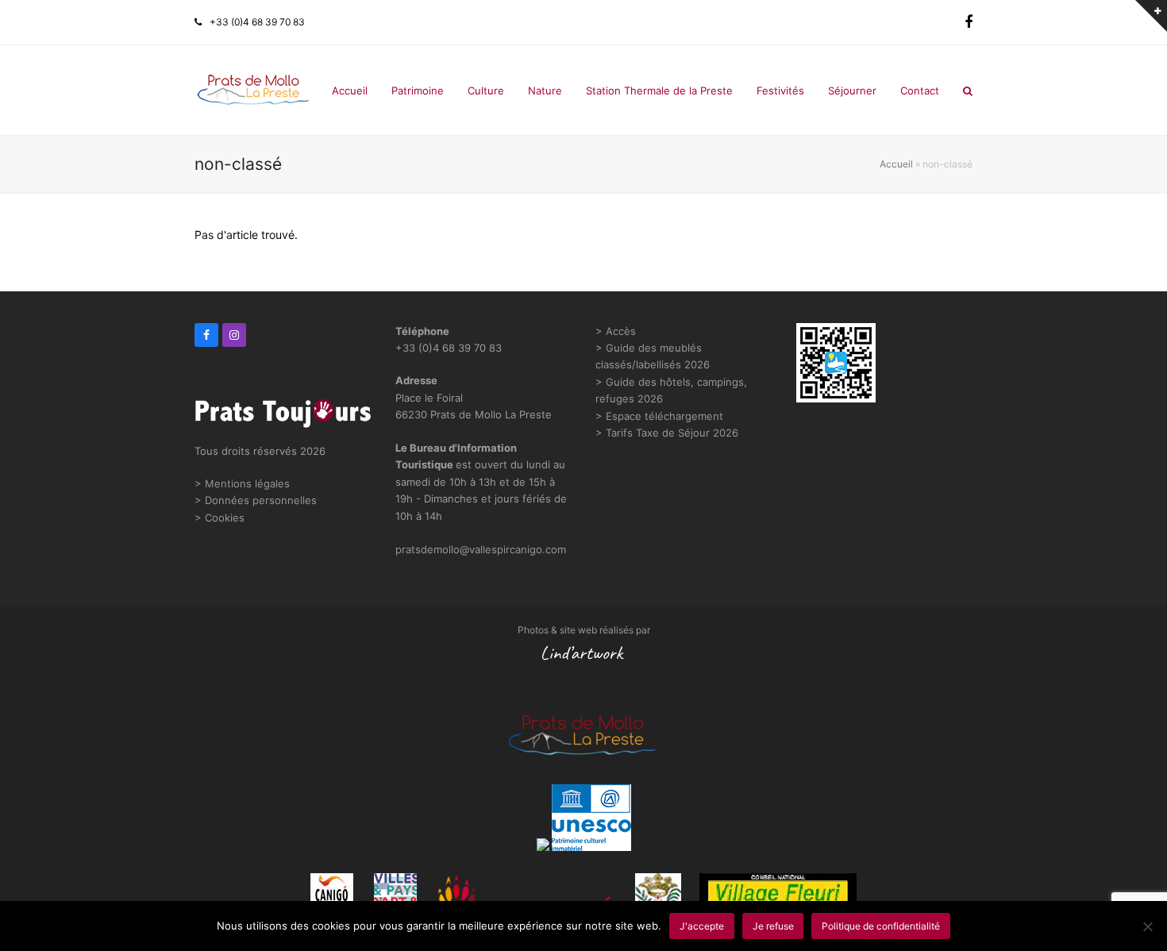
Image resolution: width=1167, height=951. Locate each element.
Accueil (896, 164)
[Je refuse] (1147, 926)
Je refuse (773, 926)
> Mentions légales (242, 483)
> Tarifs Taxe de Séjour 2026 (666, 432)
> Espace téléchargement (659, 416)
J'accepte (702, 926)
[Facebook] (968, 22)
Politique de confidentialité (881, 926)
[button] (967, 90)
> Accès (615, 331)
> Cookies (219, 517)
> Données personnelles (255, 500)
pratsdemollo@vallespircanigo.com (480, 549)
